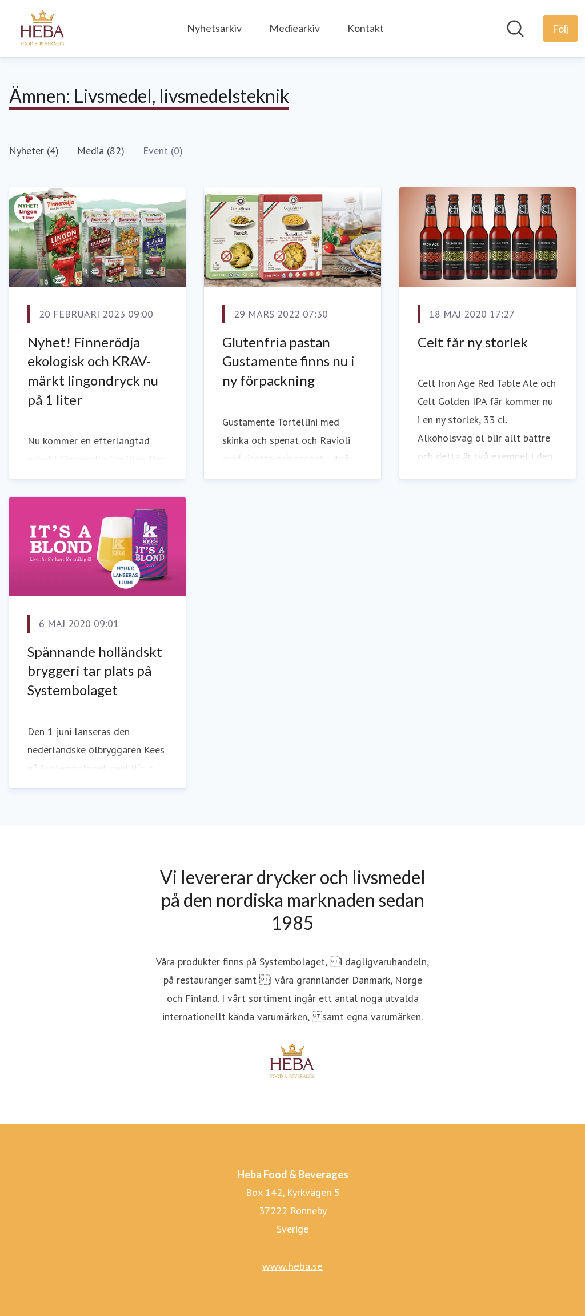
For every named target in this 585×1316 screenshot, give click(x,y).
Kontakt (365, 28)
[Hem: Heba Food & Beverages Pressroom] (43, 28)
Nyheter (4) (34, 150)
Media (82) (101, 150)
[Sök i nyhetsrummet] (515, 28)
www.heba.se (292, 1265)
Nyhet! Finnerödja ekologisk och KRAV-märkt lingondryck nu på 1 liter (92, 371)
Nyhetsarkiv (214, 28)
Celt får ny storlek (473, 342)
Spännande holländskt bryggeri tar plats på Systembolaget (94, 670)
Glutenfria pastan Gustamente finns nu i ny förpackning (288, 361)
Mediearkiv (294, 28)
